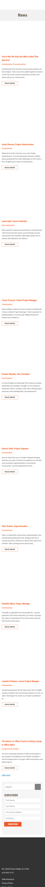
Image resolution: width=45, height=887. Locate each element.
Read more (10, 83)
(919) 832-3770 (7, 878)
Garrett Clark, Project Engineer (15, 450)
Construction (7, 64)
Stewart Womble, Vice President (16, 376)
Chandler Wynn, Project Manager (16, 606)
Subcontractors (8, 884)
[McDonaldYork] (23, 5)
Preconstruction (19, 64)
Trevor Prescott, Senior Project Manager (19, 301)
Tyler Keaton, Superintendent (14, 528)
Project (16, 753)
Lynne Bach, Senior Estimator (14, 222)
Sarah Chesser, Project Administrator (18, 145)
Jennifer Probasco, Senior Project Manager (20, 684)
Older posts (6, 780)
